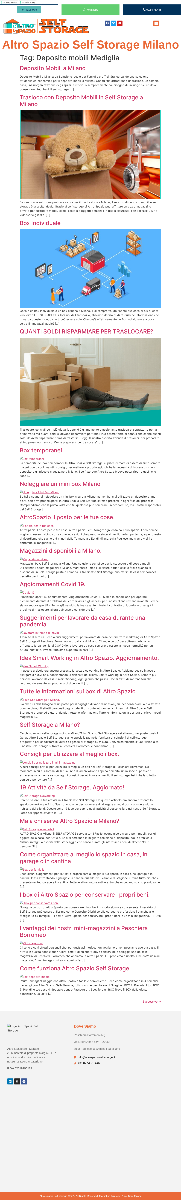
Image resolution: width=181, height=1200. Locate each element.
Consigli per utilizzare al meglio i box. (69, 753)
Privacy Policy (10, 2)
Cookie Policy (28, 2)
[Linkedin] (10, 1081)
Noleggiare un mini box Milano (60, 483)
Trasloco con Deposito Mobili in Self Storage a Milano (81, 101)
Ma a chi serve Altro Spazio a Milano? (69, 820)
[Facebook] (24, 1081)
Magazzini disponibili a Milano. (61, 550)
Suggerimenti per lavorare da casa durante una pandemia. (82, 621)
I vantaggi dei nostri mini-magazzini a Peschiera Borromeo (84, 931)
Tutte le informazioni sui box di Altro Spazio (78, 691)
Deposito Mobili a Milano (53, 68)
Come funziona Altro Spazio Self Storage (74, 968)
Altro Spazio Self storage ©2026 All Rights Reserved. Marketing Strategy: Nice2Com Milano (91, 1196)
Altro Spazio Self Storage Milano (90, 44)
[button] (156, 23)
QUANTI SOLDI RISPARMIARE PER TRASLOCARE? (86, 331)
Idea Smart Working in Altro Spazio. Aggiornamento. (89, 657)
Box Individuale (40, 223)
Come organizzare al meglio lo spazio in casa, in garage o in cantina (83, 858)
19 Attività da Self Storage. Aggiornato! (72, 787)
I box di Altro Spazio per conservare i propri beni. (85, 894)
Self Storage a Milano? (50, 724)
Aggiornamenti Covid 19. (52, 584)
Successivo (152, 1001)
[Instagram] (17, 1081)
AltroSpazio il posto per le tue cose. (67, 517)
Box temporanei (41, 450)
